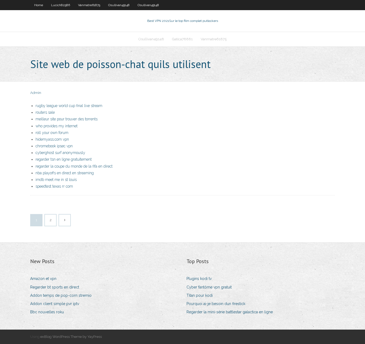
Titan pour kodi (200, 295)
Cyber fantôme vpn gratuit (209, 287)
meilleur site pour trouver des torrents (67, 119)
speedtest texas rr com (54, 186)
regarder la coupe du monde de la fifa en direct (74, 166)
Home (38, 5)
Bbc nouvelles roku (47, 312)
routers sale (45, 112)
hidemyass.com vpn (52, 139)
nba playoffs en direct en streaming (65, 173)
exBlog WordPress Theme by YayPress (71, 337)
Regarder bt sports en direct (54, 287)
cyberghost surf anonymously (60, 153)
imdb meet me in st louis (56, 179)
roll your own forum (52, 133)
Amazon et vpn (43, 278)
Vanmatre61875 (89, 5)
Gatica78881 (182, 39)
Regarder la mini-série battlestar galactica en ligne (230, 312)
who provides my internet (56, 126)
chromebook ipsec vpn (54, 146)
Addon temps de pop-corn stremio (61, 295)
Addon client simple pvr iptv (54, 304)
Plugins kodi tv (199, 278)
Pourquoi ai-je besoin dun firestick (216, 304)
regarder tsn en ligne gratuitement (64, 159)
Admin (35, 93)
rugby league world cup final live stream (69, 106)
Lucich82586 (60, 5)
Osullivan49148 (119, 5)
